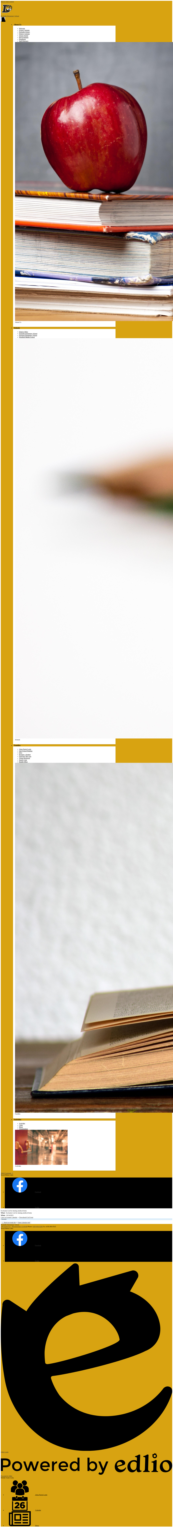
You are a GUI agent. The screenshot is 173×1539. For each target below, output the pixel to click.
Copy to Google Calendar (9, 1217)
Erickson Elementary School (28, 335)
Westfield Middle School (27, 337)
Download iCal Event (26, 1217)
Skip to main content (7, 2)
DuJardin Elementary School (28, 333)
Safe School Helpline (25, 751)
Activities (22, 1123)
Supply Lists (23, 760)
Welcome (22, 28)
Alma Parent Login (25, 749)
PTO (20, 753)
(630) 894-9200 (38, 1226)
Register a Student (25, 754)
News (37, 1525)
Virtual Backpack (24, 758)
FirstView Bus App (25, 756)
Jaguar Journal (23, 36)
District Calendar (24, 34)
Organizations (23, 1129)
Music (21, 1127)
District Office (23, 332)
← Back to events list (9, 1222)
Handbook (22, 39)
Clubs (21, 1125)
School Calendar (24, 30)
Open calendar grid (24, 1222)
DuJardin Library (24, 32)
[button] (17, 25)
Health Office (23, 762)
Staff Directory (23, 41)
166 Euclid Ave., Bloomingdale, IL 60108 (14, 1226)
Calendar (4, 1219)
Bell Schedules (23, 37)
